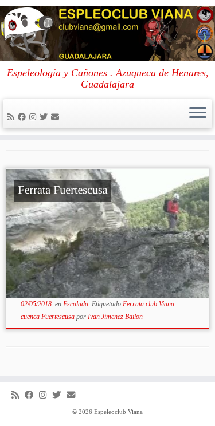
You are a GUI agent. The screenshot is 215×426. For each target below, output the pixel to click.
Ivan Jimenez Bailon (115, 317)
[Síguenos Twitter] (45, 117)
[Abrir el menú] (197, 114)
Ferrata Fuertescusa (63, 190)
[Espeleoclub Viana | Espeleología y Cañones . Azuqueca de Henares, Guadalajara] (107, 33)
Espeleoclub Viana (118, 411)
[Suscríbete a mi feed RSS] (12, 117)
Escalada (76, 304)
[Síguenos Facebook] (23, 117)
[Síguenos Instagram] (34, 117)
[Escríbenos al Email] (56, 117)
